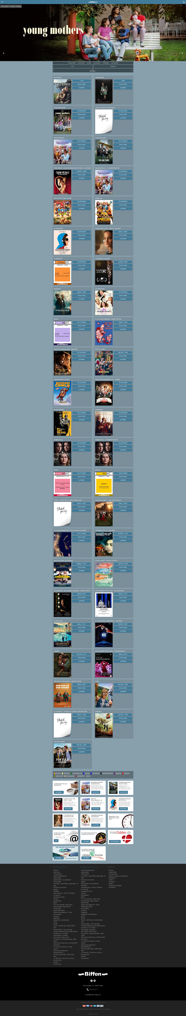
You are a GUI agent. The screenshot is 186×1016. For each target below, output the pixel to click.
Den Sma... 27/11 (81, 654)
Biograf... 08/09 (81, 292)
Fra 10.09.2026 (123, 292)
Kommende (81, 63)
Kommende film (113, 874)
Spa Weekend (57, 901)
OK (56, 840)
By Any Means (57, 914)
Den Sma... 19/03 (123, 714)
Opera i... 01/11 (123, 594)
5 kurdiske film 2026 (58, 897)
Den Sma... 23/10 (123, 563)
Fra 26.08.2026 (123, 111)
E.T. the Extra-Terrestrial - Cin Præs (62, 947)
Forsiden (111, 870)
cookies (103, 1002)
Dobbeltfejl (56, 918)
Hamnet (55, 949)
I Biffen (111, 880)
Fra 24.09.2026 (81, 443)
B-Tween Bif (56, 895)
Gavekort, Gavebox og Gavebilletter (118, 876)
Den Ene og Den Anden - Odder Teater (63, 954)
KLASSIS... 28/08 (81, 171)
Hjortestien (56, 945)
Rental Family (57, 908)
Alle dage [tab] (92, 70)
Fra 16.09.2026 (81, 352)
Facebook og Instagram (115, 885)
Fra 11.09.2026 (81, 322)
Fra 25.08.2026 (81, 111)
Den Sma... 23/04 (81, 745)
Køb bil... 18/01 (81, 684)
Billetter (96, 792)
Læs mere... (58, 792)
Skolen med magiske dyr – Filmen (62, 912)
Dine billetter (96, 63)
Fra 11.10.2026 (81, 533)
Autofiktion (56, 891)
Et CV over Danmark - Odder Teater (62, 904)
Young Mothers (57, 874)
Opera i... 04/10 (81, 503)
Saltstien (55, 870)
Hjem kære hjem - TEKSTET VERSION (64, 893)
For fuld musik (57, 964)
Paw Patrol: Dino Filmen (59, 887)
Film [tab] (72, 66)
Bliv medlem (114, 63)
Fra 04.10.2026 (123, 473)
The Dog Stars (57, 881)
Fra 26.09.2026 (123, 443)
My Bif (55, 922)
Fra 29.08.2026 (123, 171)
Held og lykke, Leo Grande (60, 935)
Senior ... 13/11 (81, 624)
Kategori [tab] (112, 66)
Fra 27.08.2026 (81, 141)
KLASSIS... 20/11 (123, 624)
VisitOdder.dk (115, 841)
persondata (97, 1002)
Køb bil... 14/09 (123, 322)
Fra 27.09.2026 (81, 473)
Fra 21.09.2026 (81, 413)
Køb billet (93, 56)
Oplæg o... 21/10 (81, 563)
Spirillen (55, 889)
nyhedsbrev (84, 1002)
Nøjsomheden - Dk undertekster (62, 880)
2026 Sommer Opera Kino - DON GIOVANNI (65, 943)
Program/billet (72, 63)
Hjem (54, 956)
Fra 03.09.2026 (81, 231)
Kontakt (89, 63)
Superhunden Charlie (59, 910)
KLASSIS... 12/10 (123, 533)
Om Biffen (112, 881)
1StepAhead (106, 1009)
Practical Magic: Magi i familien (62, 906)
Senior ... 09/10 (123, 503)
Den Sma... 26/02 (123, 684)
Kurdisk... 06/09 (123, 262)
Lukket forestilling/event (60, 876)
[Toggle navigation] (183, 2)
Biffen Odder (94, 2)
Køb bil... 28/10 (81, 594)
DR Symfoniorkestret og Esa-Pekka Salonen (65, 931)
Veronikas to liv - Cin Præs (60, 933)
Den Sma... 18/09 (123, 352)
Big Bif (55, 903)
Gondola (55, 962)
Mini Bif (55, 924)
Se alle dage (81, 84)
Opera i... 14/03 (81, 714)
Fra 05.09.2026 (81, 262)
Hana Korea (56, 872)
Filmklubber (106, 63)
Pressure (55, 899)
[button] (3, 53)
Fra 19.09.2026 (81, 382)
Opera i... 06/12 (123, 654)
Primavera (56, 916)
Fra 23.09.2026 (123, 413)
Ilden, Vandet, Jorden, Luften (61, 937)
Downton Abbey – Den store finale (62, 929)
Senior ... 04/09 (123, 231)
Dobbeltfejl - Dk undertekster (61, 920)
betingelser (91, 1002)
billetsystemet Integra (95, 1009)
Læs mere (81, 87)
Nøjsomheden (57, 878)
